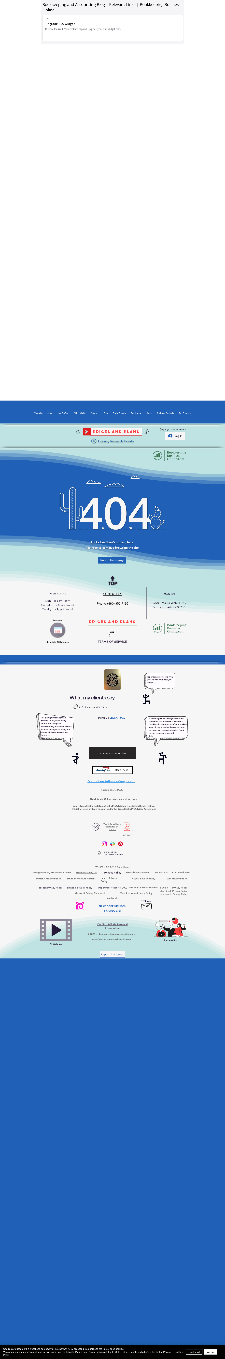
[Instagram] (104, 844)
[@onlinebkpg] (120, 844)
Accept (210, 1352)
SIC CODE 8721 (112, 910)
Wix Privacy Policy (177, 878)
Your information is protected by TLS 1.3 (112, 827)
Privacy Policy (179, 887)
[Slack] (112, 844)
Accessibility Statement (137, 872)
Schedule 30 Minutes (57, 642)
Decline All (194, 1352)
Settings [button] (179, 1352)
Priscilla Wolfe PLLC (112, 789)
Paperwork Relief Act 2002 (112, 887)
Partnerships (170, 940)
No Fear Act (161, 872)
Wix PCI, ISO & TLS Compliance (112, 867)
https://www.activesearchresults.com (111, 939)
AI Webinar (56, 943)
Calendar (58, 619)
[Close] (221, 1351)
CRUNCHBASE (117, 717)
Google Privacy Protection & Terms (52, 872)
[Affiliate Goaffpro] (147, 905)
